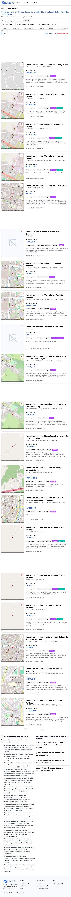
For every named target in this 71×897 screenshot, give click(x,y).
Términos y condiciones (43, 883)
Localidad (16, 28)
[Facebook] (58, 883)
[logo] (8, 3)
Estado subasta (28, 28)
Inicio (2, 8)
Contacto (22, 886)
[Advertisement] (35, 48)
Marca (51, 28)
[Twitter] (54, 883)
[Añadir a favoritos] (21, 64)
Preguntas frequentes (26, 883)
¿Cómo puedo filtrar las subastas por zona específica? (50, 754)
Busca (27, 20)
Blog (21, 888)
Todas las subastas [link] (12, 8)
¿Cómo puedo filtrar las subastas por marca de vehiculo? (50, 761)
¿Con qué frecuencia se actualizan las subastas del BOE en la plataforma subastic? (50, 745)
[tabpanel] (35, 384)
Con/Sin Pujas (62, 28)
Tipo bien (41, 28)
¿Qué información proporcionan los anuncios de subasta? (49, 769)
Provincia (5, 28)
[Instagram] (61, 883)
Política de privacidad (43, 886)
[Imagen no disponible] (12, 243)
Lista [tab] (4, 33)
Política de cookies (42, 888)
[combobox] (8, 24)
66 (36, 730)
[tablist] (4, 33)
